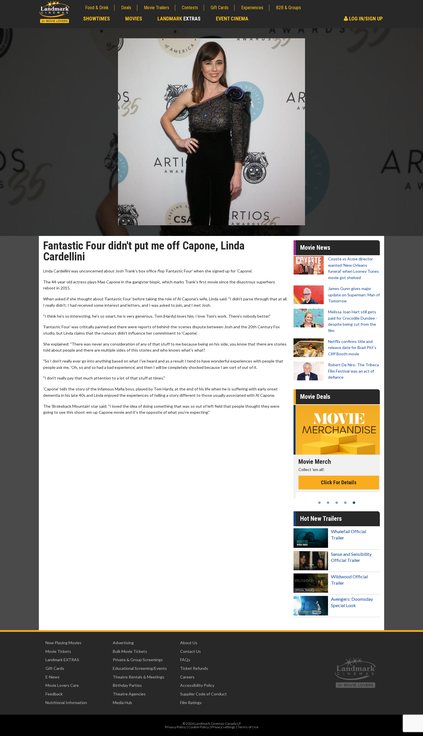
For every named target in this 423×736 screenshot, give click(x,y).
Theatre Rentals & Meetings (138, 676)
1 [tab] (319, 503)
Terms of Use (248, 727)
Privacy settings (223, 727)
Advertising (123, 642)
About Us (188, 642)
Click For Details (337, 482)
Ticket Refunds (194, 668)
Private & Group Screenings (138, 659)
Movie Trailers (156, 7)
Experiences (252, 7)
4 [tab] (345, 503)
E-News (52, 676)
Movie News (315, 247)
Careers (187, 676)
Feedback (54, 693)
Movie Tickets (58, 651)
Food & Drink (96, 7)
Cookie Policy (198, 727)
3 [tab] (337, 503)
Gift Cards (219, 7)
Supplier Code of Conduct (203, 693)
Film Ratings (191, 702)
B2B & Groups (288, 7)
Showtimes (96, 19)
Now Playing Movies (63, 642)
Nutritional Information (66, 702)
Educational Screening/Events (140, 668)
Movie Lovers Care (62, 685)
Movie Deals (315, 396)
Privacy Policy (175, 727)
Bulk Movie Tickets (130, 651)
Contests (190, 7)
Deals (126, 7)
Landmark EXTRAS (62, 659)
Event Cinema (232, 19)
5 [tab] (354, 503)
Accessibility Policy (197, 685)
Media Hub (122, 702)
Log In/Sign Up (365, 19)
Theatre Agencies (129, 693)
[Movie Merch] (337, 430)
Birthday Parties (127, 685)
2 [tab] (328, 503)
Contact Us (190, 651)
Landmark (179, 19)
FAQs (185, 659)
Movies (133, 19)
